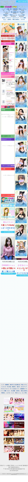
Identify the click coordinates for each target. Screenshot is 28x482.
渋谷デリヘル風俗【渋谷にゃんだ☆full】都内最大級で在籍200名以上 (14, 473)
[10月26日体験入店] (8, 248)
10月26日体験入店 (8, 262)
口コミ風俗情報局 (12, 73)
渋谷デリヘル (5, 136)
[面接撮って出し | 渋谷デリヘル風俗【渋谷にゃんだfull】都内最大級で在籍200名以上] (14, 7)
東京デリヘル (5, 73)
